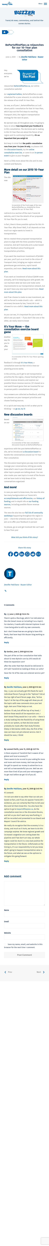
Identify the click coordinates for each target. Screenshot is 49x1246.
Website (7, 933)
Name (6, 910)
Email (6, 921)
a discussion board (31, 452)
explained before (14, 94)
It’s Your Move (27, 363)
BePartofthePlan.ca (22, 86)
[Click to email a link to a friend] (38, 554)
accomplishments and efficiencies (18, 498)
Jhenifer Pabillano (14, 687)
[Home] (4, 32)
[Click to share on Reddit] (32, 554)
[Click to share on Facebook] (10, 554)
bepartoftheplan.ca (25, 809)
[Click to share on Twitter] (16, 554)
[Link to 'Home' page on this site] (7, 4)
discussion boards (14, 149)
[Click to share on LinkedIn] (21, 554)
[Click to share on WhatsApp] (27, 554)
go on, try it (20, 409)
